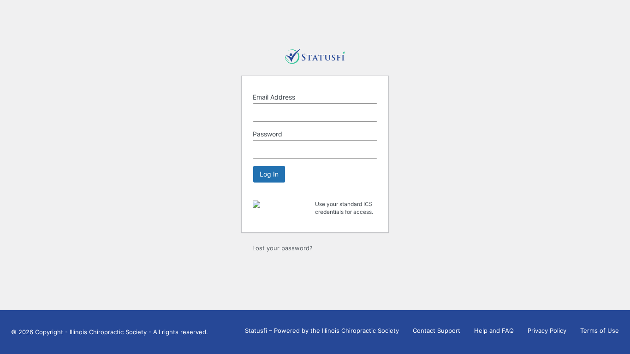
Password (267, 134)
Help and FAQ (494, 330)
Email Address (274, 97)
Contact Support (436, 330)
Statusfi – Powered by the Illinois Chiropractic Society (322, 330)
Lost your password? (282, 248)
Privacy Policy (547, 330)
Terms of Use (599, 330)
